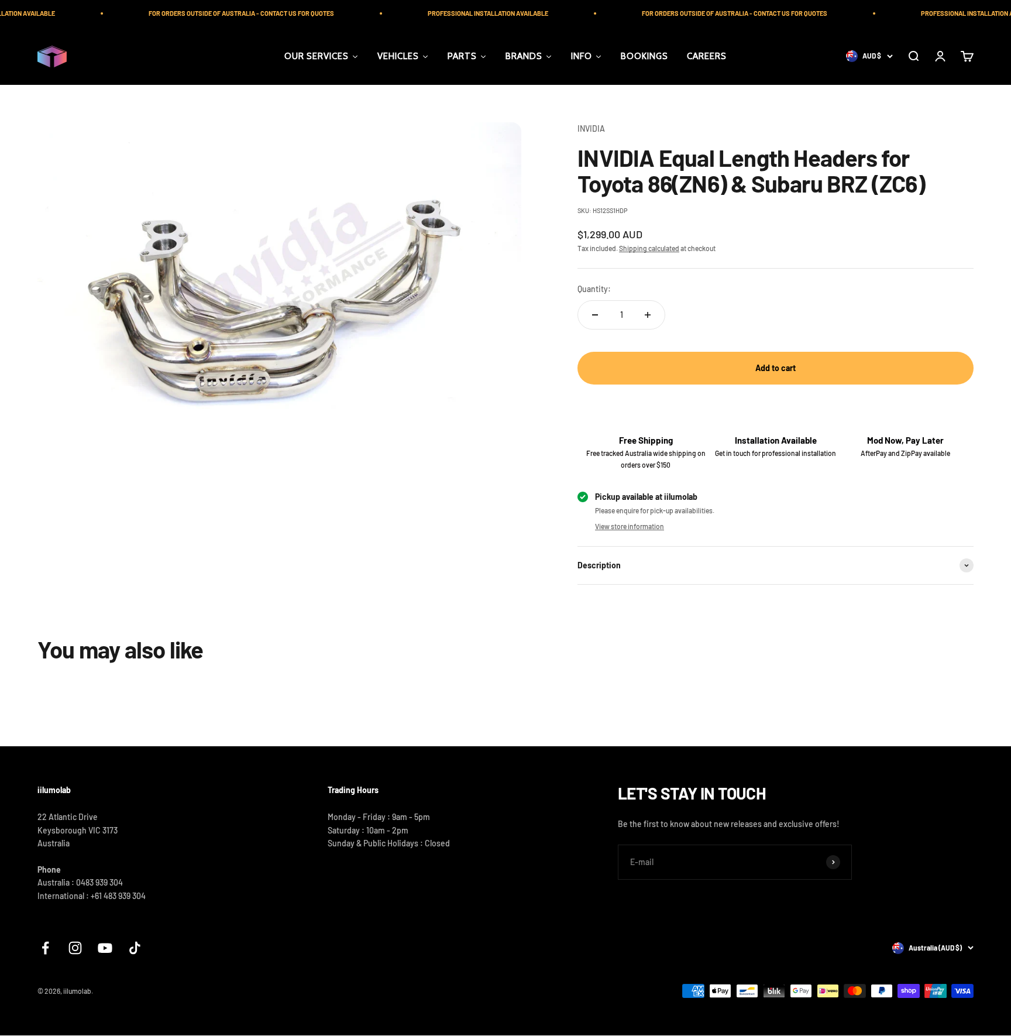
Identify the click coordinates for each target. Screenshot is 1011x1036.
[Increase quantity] (648, 315)
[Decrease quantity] (595, 315)
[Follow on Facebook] (45, 948)
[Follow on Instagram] (75, 948)
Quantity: (594, 289)
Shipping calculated (649, 248)
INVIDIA (591, 128)
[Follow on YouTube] (105, 948)
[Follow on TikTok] (135, 948)
